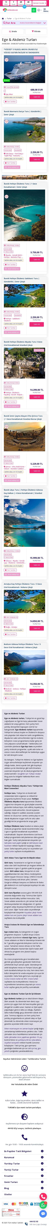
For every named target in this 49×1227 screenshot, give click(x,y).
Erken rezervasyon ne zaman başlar (18, 1028)
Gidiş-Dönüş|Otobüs (12, 383)
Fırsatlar (8, 1176)
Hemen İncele (38, 3)
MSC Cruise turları (31, 979)
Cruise (8, 87)
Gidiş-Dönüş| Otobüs (12, 146)
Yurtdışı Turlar (12, 1163)
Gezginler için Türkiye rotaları (29, 774)
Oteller (8, 1194)
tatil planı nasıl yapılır (12, 843)
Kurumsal (9, 1157)
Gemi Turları (11, 1182)
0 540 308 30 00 (34, 10)
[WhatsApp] (43, 1205)
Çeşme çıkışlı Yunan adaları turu (29, 915)
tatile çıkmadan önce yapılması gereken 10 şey (23, 1037)
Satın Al (37, 97)
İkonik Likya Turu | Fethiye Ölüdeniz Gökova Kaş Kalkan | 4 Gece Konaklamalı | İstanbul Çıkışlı (23, 493)
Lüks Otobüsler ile (12, 617)
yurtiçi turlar (9, 851)
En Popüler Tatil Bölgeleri (18, 1151)
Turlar (9, 18)
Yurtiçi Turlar (11, 1169)
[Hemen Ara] (43, 1196)
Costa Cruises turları (12, 979)
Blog (6, 1188)
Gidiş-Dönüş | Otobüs (13, 551)
